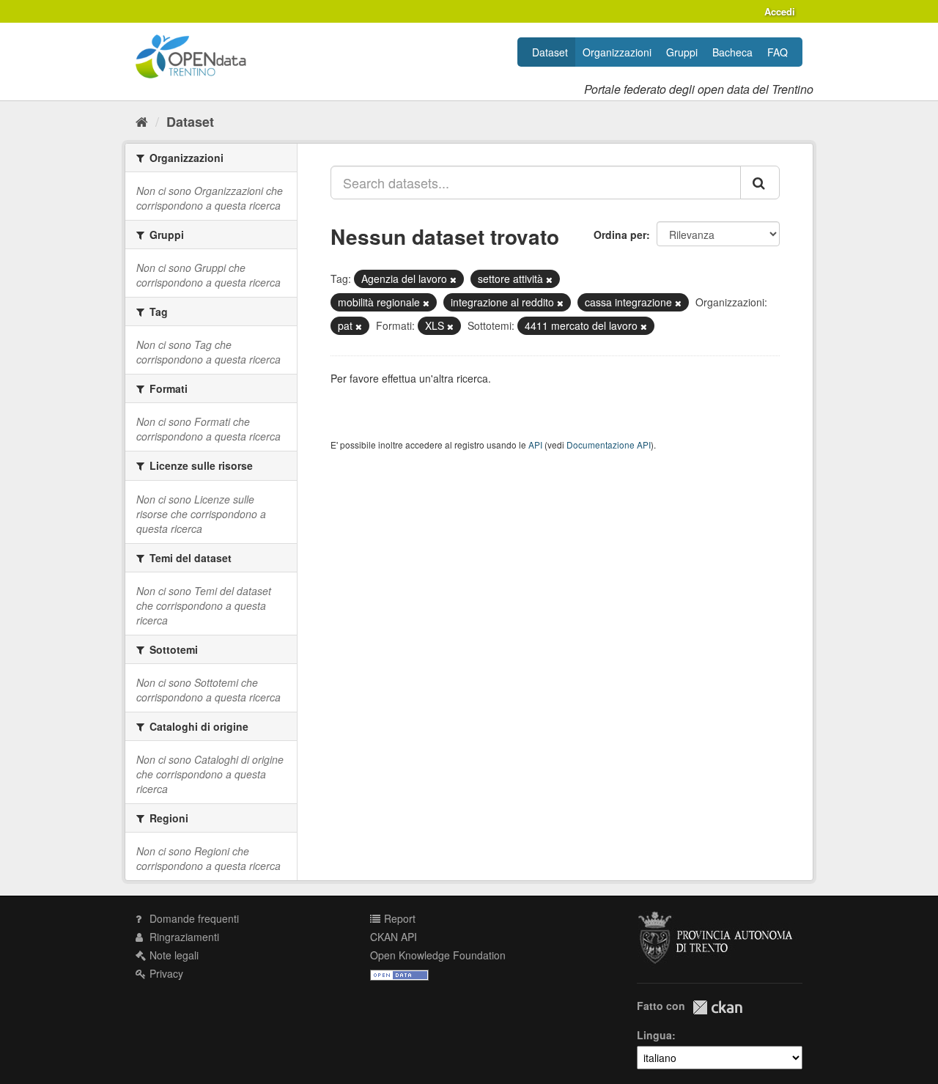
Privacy (165, 973)
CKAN (717, 1007)
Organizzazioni (617, 52)
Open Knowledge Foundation (438, 955)
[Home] (142, 120)
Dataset (550, 52)
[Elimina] (453, 279)
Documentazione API (608, 444)
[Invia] (760, 182)
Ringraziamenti (183, 936)
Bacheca (732, 52)
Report (398, 918)
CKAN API (393, 936)
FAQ (777, 52)
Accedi (779, 11)
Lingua (654, 1035)
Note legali (173, 955)
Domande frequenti (193, 918)
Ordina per (620, 234)
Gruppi (682, 52)
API (535, 444)
